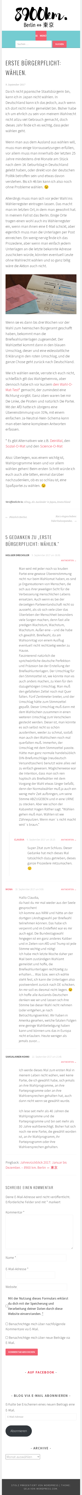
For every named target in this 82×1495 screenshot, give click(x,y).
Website (11, 1287)
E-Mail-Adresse (17, 1269)
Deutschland (63, 502)
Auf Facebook (41, 1372)
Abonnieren (18, 1431)
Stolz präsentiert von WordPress (35, 1485)
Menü (43, 35)
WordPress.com (46, 1488)
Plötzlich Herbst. (18, 517)
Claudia (19, 839)
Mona (9, 889)
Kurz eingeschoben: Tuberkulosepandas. (63, 518)
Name (11, 1257)
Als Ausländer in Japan (43, 502)
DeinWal (56, 440)
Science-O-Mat (51, 446)
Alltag (27, 502)
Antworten (67, 560)
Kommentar (15, 1212)
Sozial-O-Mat (15, 446)
